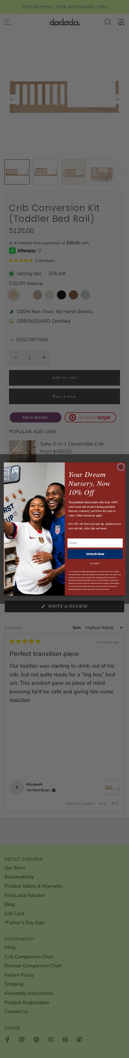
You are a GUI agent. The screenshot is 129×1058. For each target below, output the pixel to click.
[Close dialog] (121, 467)
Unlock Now (95, 554)
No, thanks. (95, 563)
